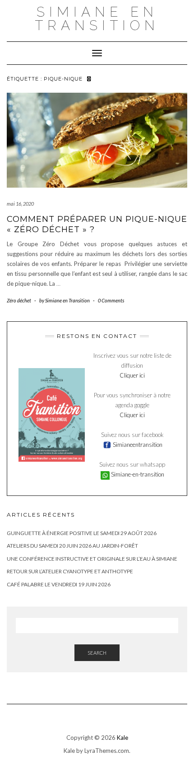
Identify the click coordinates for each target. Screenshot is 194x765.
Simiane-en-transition (137, 474)
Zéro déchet (19, 300)
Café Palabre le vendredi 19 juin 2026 (59, 584)
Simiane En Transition (97, 18)
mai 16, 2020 (20, 204)
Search (97, 653)
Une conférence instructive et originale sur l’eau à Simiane (92, 558)
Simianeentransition (136, 444)
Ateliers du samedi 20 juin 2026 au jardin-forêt (72, 545)
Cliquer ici (132, 375)
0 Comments (111, 300)
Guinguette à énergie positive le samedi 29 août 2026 (82, 533)
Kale (122, 737)
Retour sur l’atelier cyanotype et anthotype (70, 571)
